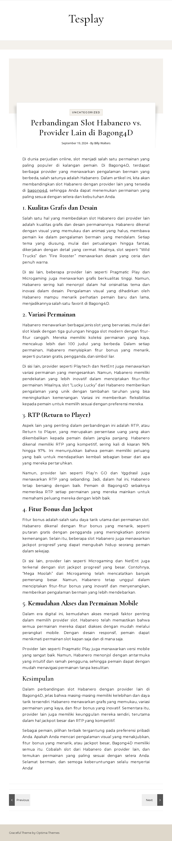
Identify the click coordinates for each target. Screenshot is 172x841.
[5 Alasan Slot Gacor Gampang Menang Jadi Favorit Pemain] (19, 800)
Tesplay (86, 18)
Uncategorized (86, 112)
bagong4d (37, 190)
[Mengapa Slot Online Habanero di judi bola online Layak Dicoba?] (153, 800)
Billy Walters (102, 143)
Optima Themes (47, 832)
